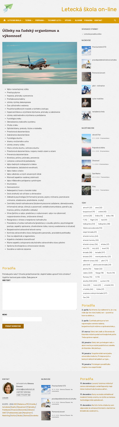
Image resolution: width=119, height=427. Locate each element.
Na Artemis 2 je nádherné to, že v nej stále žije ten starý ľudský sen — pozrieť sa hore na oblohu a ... (99, 313)
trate (97, 285)
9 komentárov (104, 138)
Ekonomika (23, 410)
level (105, 248)
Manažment (21, 407)
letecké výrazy (90, 244)
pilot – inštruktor (98, 86)
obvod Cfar (96, 135)
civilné (102, 212)
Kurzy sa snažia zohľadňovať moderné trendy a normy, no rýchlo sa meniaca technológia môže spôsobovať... (97, 397)
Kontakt (98, 20)
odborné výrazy (90, 261)
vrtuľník (109, 285)
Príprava (39, 20)
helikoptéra (89, 224)
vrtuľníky (88, 289)
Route (111, 273)
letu (86, 248)
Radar (98, 269)
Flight (94, 220)
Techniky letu (54, 20)
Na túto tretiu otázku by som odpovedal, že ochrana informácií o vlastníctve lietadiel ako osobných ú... (97, 408)
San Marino (96, 174)
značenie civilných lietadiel (95, 293)
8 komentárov (104, 151)
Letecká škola (14, 20)
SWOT (4, 413)
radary (88, 273)
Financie (15, 410)
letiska (105, 244)
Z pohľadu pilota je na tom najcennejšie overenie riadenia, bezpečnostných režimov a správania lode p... (99, 323)
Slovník (78, 20)
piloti (86, 265)
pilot (104, 261)
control (87, 216)
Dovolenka (34, 416)
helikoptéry (104, 224)
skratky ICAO (90, 281)
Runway (87, 277)
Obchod (26, 416)
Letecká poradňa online (92, 34)
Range (100, 273)
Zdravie (31, 410)
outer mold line (97, 99)
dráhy (110, 216)
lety (95, 248)
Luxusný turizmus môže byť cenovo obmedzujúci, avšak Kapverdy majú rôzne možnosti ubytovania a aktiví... (96, 386)
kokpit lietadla (90, 232)
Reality (13, 407)
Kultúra (13, 416)
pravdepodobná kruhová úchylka (104, 60)
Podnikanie (6, 410)
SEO (15, 404)
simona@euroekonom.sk (25, 389)
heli (104, 220)
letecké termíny (91, 240)
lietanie (87, 257)
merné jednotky (103, 257)
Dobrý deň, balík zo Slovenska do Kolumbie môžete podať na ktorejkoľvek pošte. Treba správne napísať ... (99, 334)
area (98, 208)
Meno (4, 315)
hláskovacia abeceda (92, 228)
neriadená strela (98, 112)
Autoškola (6, 407)
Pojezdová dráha (98, 148)
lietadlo (87, 253)
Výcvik (68, 20)
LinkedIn (5, 398)
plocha (87, 269)
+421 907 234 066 (23, 392)
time (86, 285)
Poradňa (88, 20)
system (104, 281)
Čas (86, 297)
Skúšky (20, 416)
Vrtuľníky (32, 404)
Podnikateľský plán (15, 413)
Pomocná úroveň (98, 73)
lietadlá (100, 253)
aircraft (87, 208)
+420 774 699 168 (23, 395)
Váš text (6, 280)
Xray (94, 187)
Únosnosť (95, 161)
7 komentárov (105, 177)
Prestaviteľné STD (99, 47)
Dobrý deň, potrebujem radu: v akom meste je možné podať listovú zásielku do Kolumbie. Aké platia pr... (98, 345)
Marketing (6, 416)
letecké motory (90, 236)
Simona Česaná (65, 389)
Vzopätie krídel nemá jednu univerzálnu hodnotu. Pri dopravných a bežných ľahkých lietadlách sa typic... (97, 356)
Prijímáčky (31, 407)
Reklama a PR (23, 404)
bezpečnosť (89, 212)
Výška (100, 289)
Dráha (99, 216)
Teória (28, 20)
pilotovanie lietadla (102, 265)
